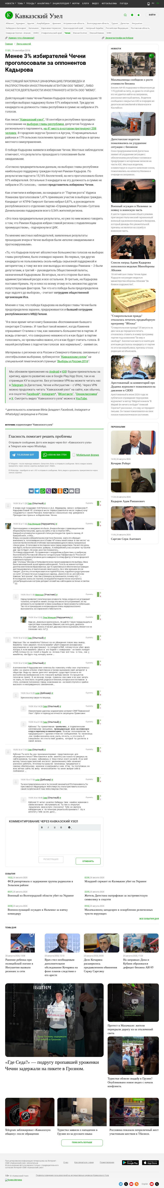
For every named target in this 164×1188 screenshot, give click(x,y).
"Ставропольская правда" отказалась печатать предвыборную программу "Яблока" (133, 319)
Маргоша (39, 595)
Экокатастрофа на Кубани (119, 38)
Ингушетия (137, 23)
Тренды (30, 3)
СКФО (36, 33)
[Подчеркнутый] (54, 827)
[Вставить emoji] (69, 827)
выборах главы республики (45, 124)
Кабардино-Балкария (16, 28)
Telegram (17, 385)
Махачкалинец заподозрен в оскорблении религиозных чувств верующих (119, 911)
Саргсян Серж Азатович (126, 539)
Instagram (48, 394)
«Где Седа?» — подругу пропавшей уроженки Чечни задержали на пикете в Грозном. (52, 1065)
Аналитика (43, 3)
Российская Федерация (117, 28)
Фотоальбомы (109, 3)
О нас (65, 1162)
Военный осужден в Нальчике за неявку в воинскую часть (131, 208)
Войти (152, 15)
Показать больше (82, 1142)
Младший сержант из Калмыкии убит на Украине (115, 881)
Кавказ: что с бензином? (21, 38)
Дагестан (124, 23)
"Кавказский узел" (31, 119)
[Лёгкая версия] (148, 3)
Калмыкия (34, 28)
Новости (9, 3)
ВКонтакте (65, 394)
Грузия (114, 23)
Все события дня (149, 919)
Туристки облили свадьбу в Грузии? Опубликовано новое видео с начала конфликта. (130, 1082)
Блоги (85, 3)
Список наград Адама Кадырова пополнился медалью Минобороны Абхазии (132, 266)
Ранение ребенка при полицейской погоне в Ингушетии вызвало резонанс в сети (19, 965)
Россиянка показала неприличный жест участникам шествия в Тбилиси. (134, 1131)
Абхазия (9, 23)
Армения (56, 23)
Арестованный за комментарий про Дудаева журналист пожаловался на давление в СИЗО (133, 386)
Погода (124, 3)
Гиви (30, 503)
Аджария (20, 23)
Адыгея (30, 23)
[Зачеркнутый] (61, 827)
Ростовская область (140, 28)
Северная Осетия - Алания (18, 33)
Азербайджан (43, 23)
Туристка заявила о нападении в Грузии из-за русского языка (77, 1131)
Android (54, 371)
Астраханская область (73, 23)
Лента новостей (23, 44)
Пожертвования (107, 1162)
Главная (9, 44)
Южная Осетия (80, 33)
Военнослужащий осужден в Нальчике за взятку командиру (38, 911)
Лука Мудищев (34, 524)
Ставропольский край (51, 33)
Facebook (33, 394)
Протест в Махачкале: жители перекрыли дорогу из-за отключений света (130, 1029)
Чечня (67, 33)
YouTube (81, 398)
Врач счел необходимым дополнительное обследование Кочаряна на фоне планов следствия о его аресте (61, 967)
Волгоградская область (98, 23)
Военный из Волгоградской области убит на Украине (41, 895)
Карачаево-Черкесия (51, 28)
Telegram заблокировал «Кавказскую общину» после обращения (27, 1131)
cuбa (37, 693)
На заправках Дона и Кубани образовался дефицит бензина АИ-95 (138, 963)
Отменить (88, 861)
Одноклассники (86, 394)
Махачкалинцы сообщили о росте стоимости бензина (132, 81)
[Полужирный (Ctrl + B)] (42, 827)
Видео (95, 3)
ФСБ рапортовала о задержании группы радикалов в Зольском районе (40, 883)
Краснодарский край (73, 28)
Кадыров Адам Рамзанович (128, 501)
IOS (64, 371)
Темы (20, 3)
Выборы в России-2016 (72, 361)
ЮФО (109, 33)
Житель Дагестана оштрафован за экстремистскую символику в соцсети (116, 897)
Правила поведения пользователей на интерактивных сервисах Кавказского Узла (72, 1175)
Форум (75, 3)
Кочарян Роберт (121, 463)
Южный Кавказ (97, 33)
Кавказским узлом (73, 356)
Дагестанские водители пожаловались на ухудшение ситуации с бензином (128, 143)
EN (158, 3)
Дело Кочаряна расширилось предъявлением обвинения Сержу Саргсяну (100, 965)
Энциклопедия (61, 3)
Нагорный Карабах (94, 28)
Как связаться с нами (84, 1162)
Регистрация (50, 859)
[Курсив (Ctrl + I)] (48, 827)
